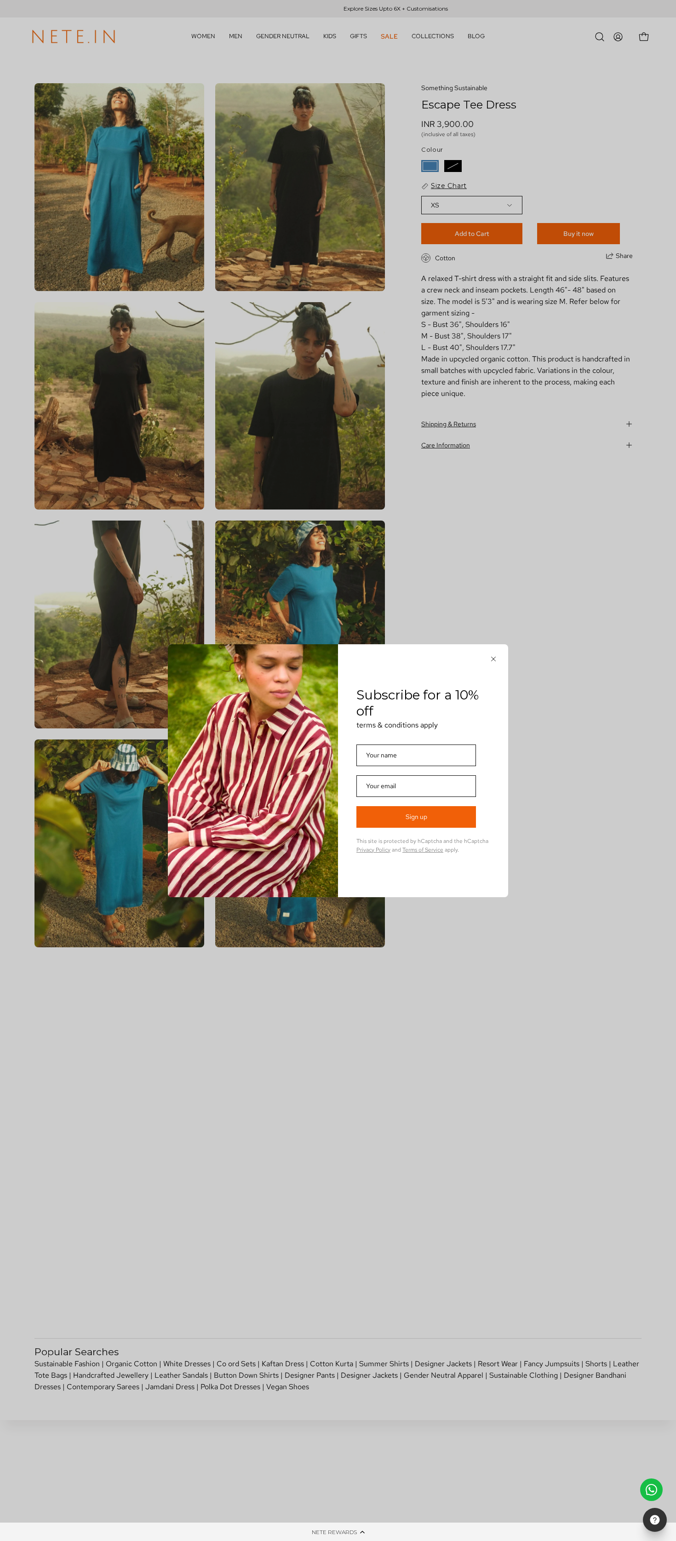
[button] (338, 1532)
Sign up (416, 817)
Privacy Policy (373, 850)
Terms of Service (422, 850)
